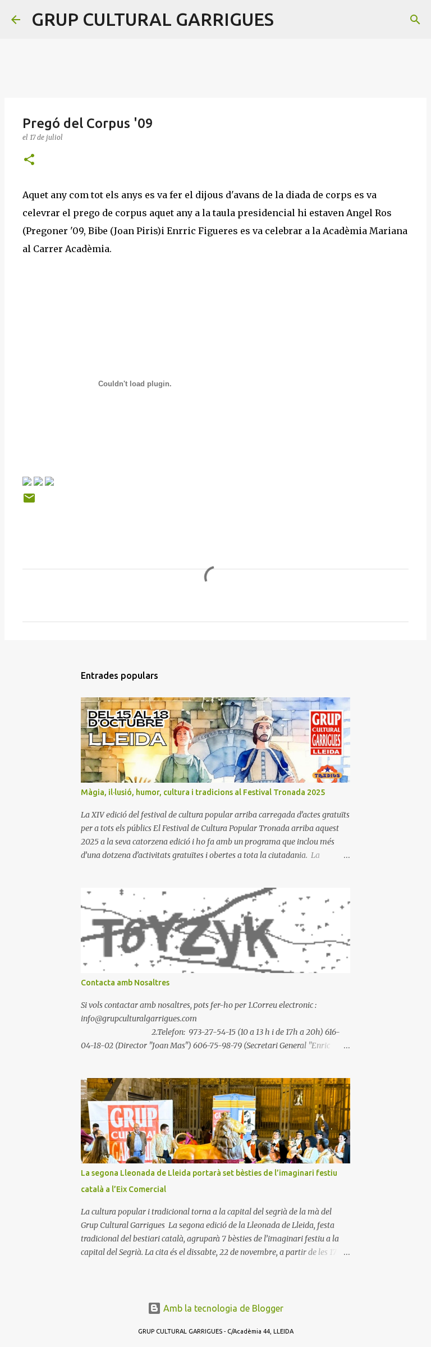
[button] (29, 160)
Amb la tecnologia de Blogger (222, 1308)
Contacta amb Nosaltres (125, 982)
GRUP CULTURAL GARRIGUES (152, 19)
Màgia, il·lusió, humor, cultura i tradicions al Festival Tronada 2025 (203, 792)
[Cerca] (289, 19)
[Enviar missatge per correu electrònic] (29, 502)
